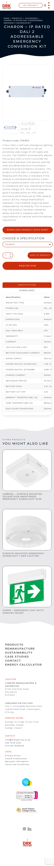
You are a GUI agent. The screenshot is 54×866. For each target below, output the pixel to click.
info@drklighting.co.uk (17, 740)
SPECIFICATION (27, 285)
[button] (44, 5)
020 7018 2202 (13, 743)
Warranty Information (17, 761)
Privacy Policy (13, 755)
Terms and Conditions (17, 764)
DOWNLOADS (27, 290)
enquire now (27, 266)
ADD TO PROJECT (40, 255)
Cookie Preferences (16, 758)
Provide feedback (14, 746)
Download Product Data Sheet (27, 230)
